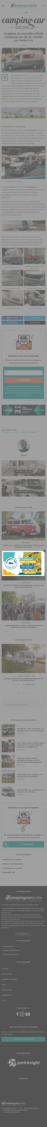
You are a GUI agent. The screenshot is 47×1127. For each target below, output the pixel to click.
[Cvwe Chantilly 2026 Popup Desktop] (22, 563)
